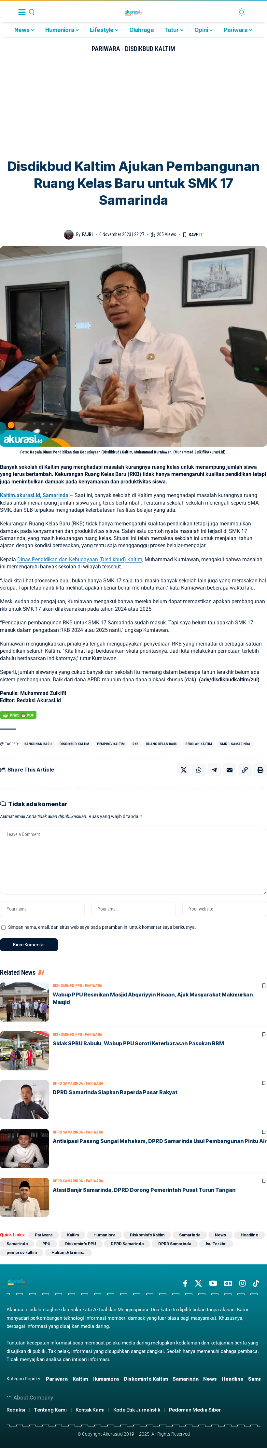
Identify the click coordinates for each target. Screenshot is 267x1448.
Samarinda (189, 1234)
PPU (46, 1243)
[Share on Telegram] (214, 769)
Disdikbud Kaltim (150, 49)
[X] (198, 1283)
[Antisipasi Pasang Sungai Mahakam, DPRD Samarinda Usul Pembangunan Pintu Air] (24, 1148)
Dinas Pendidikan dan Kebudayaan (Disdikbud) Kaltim (79, 559)
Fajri (87, 234)
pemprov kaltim (111, 744)
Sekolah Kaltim (198, 744)
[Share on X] (183, 769)
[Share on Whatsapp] (199, 769)
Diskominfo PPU (67, 985)
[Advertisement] (133, 109)
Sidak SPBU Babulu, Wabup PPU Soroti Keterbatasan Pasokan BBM (138, 1043)
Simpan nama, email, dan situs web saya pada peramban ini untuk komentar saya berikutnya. (102, 927)
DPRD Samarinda (68, 1083)
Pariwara (106, 49)
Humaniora (104, 1234)
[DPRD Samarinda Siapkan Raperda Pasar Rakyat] (24, 1099)
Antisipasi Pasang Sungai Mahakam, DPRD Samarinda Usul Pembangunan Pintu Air (160, 1141)
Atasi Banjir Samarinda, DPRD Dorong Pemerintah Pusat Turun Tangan (144, 1190)
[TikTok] (255, 1283)
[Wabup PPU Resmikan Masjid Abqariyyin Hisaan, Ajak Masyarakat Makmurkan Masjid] (24, 1002)
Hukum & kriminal (68, 1252)
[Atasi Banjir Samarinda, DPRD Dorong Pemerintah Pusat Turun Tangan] (24, 1197)
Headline (249, 1234)
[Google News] (228, 1283)
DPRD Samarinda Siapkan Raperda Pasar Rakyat (115, 1092)
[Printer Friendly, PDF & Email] (18, 715)
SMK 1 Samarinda (235, 744)
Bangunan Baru (38, 744)
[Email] (229, 769)
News (220, 1234)
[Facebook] (185, 1283)
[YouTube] (213, 1283)
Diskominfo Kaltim (147, 1234)
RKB (135, 744)
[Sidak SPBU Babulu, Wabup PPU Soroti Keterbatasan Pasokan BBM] (24, 1050)
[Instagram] (242, 1283)
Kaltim (73, 1234)
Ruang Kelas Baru (161, 744)
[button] (245, 769)
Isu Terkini (216, 1243)
